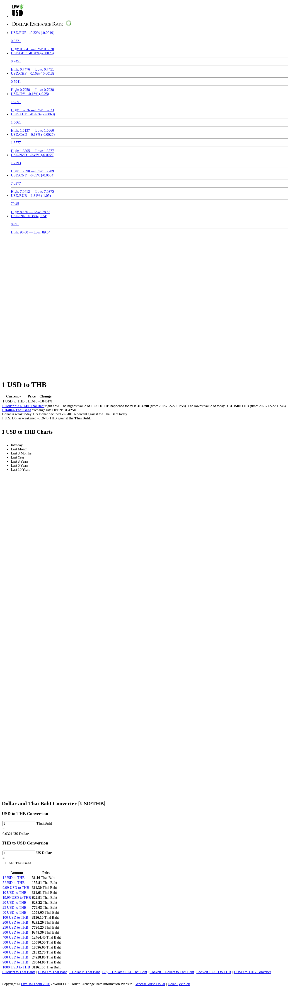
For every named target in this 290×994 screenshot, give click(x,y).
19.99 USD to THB (16, 897)
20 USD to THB (14, 902)
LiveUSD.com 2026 (35, 984)
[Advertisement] (145, 269)
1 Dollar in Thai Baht (84, 972)
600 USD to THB (15, 947)
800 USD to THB (15, 957)
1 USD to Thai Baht (52, 972)
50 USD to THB (14, 912)
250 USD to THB (15, 927)
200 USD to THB (15, 922)
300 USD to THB (15, 932)
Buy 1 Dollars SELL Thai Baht (124, 972)
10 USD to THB (14, 892)
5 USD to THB (13, 883)
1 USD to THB (13, 878)
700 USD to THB (15, 952)
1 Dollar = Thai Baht (23, 406)
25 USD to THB (14, 907)
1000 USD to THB (16, 967)
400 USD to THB (15, 937)
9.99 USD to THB (15, 887)
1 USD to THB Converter (252, 972)
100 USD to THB (15, 917)
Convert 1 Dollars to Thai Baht (172, 972)
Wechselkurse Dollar (150, 984)
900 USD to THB (15, 962)
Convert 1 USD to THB (213, 972)
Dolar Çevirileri (179, 984)
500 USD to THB (15, 942)
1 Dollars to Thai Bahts (18, 972)
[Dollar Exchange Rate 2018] (18, 16)
